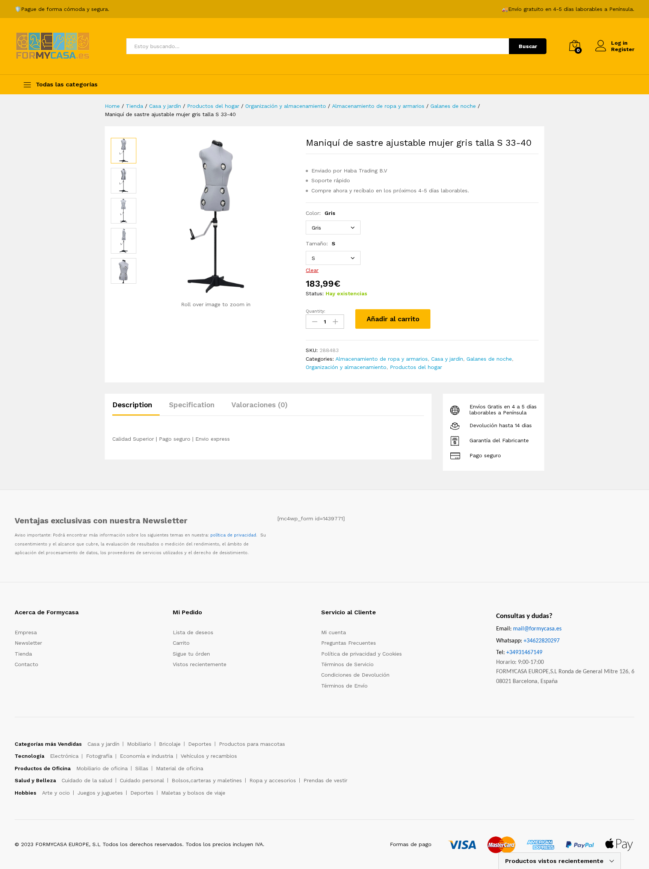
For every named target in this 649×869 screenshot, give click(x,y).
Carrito (181, 643)
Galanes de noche (489, 359)
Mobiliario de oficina (102, 768)
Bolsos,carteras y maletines (207, 780)
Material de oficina (179, 768)
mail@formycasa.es (537, 629)
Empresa (26, 632)
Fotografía (99, 756)
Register (622, 49)
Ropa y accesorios (272, 780)
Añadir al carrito (393, 319)
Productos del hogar (416, 367)
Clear (312, 270)
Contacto (26, 664)
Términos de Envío (344, 686)
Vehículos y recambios (209, 756)
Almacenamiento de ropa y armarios (381, 359)
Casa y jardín (447, 359)
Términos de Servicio (347, 664)
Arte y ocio (56, 793)
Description (132, 404)
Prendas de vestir (325, 780)
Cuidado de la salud (87, 780)
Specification (191, 404)
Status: (315, 293)
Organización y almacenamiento (346, 367)
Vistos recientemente (199, 664)
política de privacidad (233, 535)
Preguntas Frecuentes (348, 643)
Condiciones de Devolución (355, 675)
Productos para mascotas (252, 744)
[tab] (136, 408)
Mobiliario (139, 744)
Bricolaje (170, 744)
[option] (123, 151)
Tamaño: (320, 243)
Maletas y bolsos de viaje (193, 793)
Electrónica (64, 756)
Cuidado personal (142, 780)
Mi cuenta (333, 632)
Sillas (141, 768)
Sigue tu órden (191, 654)
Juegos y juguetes (100, 793)
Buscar (528, 46)
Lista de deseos (193, 632)
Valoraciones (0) (259, 404)
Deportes (199, 744)
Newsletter (28, 643)
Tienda (23, 654)
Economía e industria (146, 756)
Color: (320, 213)
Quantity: (315, 311)
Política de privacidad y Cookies (361, 654)
